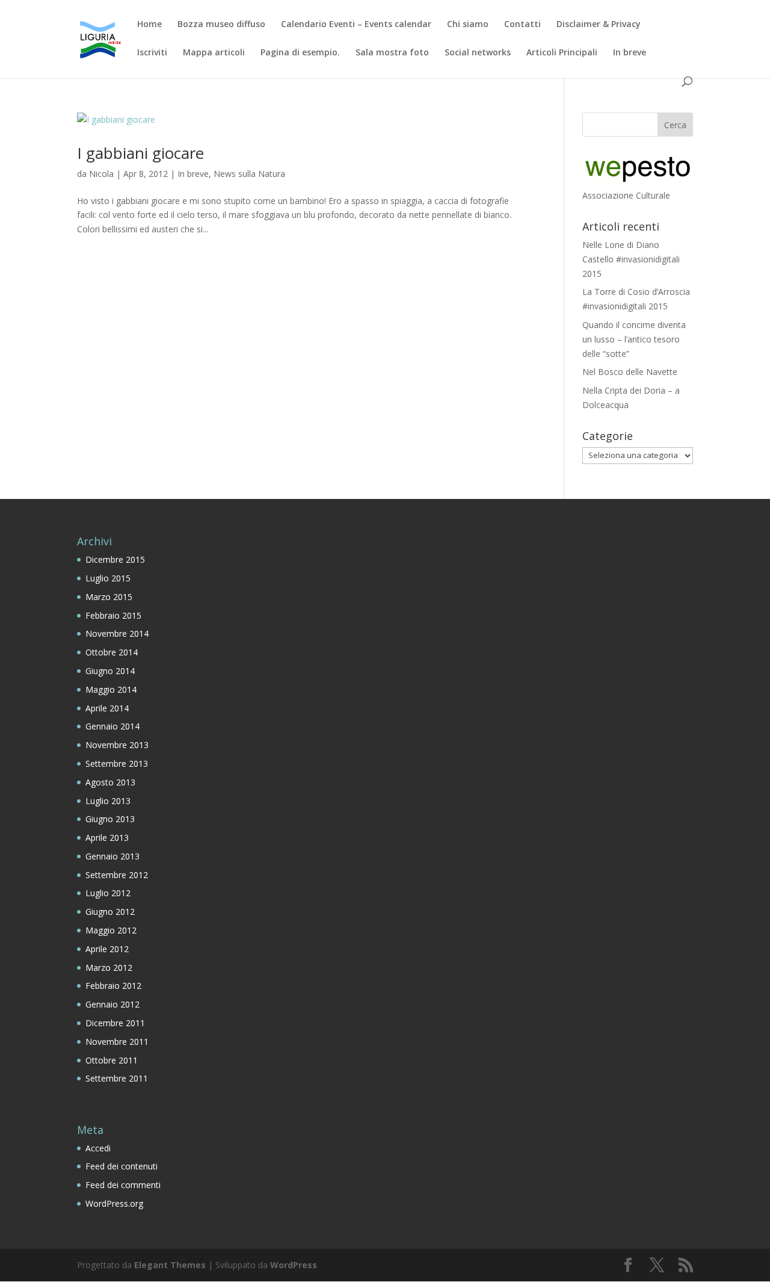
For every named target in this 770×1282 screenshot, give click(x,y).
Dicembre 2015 (115, 559)
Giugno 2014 (110, 671)
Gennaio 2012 (112, 1004)
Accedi (98, 1148)
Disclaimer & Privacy (598, 24)
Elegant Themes (170, 1265)
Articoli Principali (561, 53)
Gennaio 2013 (112, 856)
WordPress (293, 1265)
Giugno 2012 (110, 911)
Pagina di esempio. (300, 53)
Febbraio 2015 (113, 615)
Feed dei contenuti (121, 1166)
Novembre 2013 (117, 745)
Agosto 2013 (110, 782)
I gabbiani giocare (140, 153)
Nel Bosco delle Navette (629, 371)
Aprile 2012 (107, 949)
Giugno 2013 (110, 819)
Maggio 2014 (111, 689)
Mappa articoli (214, 53)
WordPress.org (114, 1203)
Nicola (101, 173)
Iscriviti (152, 53)
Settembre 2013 (116, 763)
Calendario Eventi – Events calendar (356, 24)
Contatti (522, 24)
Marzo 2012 (108, 967)
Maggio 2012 (111, 930)
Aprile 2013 (107, 837)
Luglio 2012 (108, 893)
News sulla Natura (249, 173)
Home (149, 24)
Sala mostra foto (392, 53)
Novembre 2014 (117, 633)
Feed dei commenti (123, 1185)
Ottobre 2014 (111, 652)
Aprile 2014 (107, 708)
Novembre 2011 (117, 1041)
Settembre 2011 (116, 1078)
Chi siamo (467, 24)
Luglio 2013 (108, 801)
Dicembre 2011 (115, 1023)
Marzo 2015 (108, 596)
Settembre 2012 (116, 875)
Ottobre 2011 (111, 1060)
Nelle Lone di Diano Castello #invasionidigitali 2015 (631, 259)
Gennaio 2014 (112, 726)
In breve (629, 53)
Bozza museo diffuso (221, 24)
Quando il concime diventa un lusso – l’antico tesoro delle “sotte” (634, 339)
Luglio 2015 (108, 578)
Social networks (478, 53)
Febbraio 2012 (113, 985)
